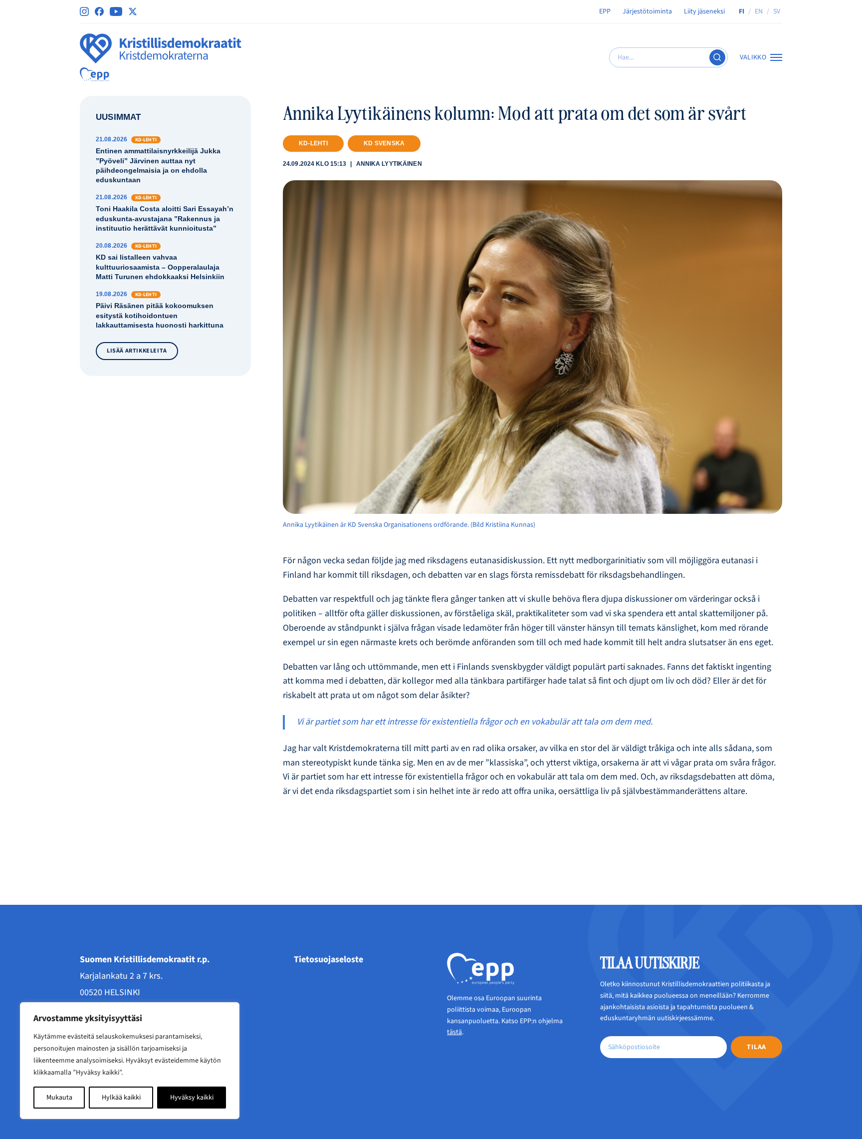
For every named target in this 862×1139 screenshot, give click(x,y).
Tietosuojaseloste (328, 959)
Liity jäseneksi (704, 11)
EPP (605, 11)
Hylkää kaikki (121, 1098)
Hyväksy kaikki (192, 1098)
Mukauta (59, 1098)
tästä (454, 1032)
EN (759, 11)
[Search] (717, 57)
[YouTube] (116, 11)
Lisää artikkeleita (137, 351)
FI (741, 11)
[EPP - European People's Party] (94, 74)
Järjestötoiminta (647, 11)
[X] (132, 11)
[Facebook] (99, 11)
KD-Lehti (313, 143)
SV (776, 11)
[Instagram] (84, 11)
